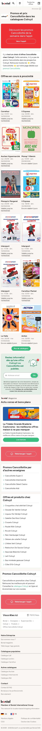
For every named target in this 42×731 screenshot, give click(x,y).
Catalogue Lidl (6, 655)
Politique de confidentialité (30, 718)
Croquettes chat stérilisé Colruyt (18, 505)
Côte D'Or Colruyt (12, 564)
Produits (14, 624)
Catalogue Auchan (7, 672)
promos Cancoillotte (11, 68)
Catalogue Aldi (6, 678)
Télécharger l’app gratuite (10, 646)
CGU (3, 722)
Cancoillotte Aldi (12, 488)
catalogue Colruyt (20, 586)
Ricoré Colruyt (11, 531)
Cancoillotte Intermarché (15, 480)
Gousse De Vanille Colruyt (16, 510)
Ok (34, 375)
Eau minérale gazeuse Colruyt (17, 560)
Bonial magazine (7, 643)
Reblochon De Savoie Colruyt (17, 548)
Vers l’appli (21, 41)
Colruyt (5, 624)
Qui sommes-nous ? (8, 639)
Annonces (35, 9)
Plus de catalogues (21, 348)
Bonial (5, 621)
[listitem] (11, 100)
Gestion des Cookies (28, 722)
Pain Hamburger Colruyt (15, 535)
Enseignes (14, 621)
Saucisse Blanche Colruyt (15, 552)
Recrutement (6, 694)
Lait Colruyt (10, 556)
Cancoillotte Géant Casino (16, 484)
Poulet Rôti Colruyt (13, 527)
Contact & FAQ (6, 688)
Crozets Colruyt (11, 522)
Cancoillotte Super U (14, 476)
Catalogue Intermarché (9, 675)
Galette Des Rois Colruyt (15, 518)
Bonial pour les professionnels (12, 691)
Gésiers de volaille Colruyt (16, 539)
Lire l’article (21, 440)
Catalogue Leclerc (7, 659)
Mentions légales (7, 718)
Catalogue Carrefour (8, 662)
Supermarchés (26, 621)
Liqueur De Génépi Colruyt (16, 514)
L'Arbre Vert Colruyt (13, 543)
